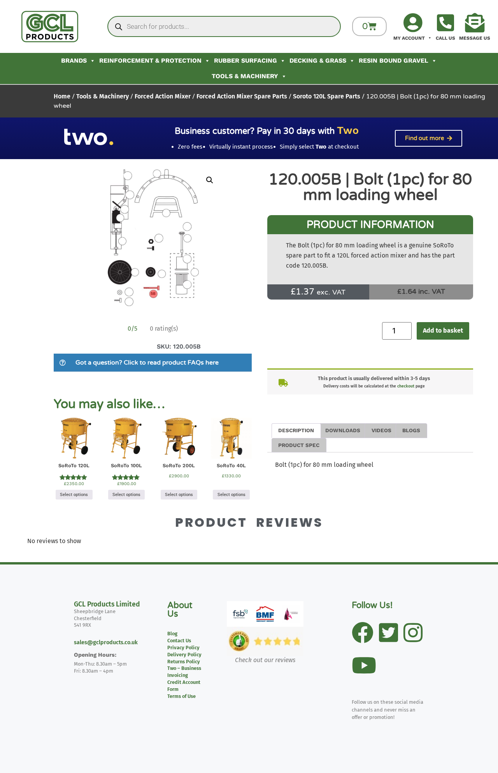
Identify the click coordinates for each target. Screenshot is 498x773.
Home (62, 96)
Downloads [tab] (342, 430)
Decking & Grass (317, 60)
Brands (74, 60)
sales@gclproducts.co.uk (106, 642)
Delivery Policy (184, 654)
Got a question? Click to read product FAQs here (147, 362)
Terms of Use (181, 696)
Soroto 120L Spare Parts (326, 96)
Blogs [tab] (411, 430)
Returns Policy (183, 661)
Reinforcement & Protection (150, 60)
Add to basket (443, 330)
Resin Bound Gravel (393, 60)
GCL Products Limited (107, 604)
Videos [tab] (381, 430)
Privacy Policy (183, 647)
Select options (74, 494)
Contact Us (179, 640)
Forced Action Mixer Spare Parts (241, 96)
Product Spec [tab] (298, 445)
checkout (405, 386)
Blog (172, 633)
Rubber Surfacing (245, 60)
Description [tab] (296, 430)
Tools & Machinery (245, 76)
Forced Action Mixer (163, 96)
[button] (210, 180)
